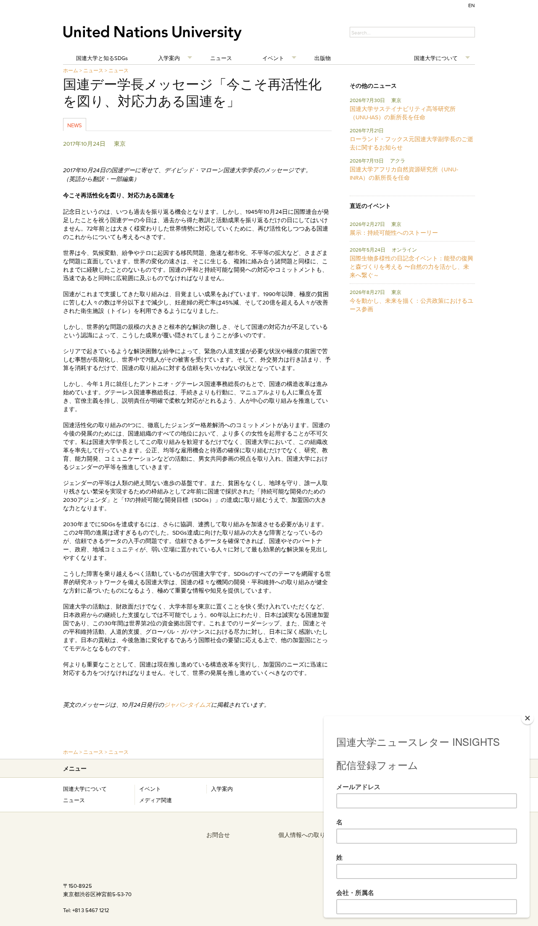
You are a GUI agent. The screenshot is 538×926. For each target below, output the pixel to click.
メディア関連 (155, 800)
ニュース (221, 58)
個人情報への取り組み (307, 835)
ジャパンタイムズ (187, 705)
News (74, 125)
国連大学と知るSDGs (102, 58)
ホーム (70, 70)
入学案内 (169, 58)
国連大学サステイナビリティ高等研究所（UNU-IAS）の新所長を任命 (403, 113)
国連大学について (436, 58)
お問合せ (218, 835)
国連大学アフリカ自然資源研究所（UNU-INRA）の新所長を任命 (404, 173)
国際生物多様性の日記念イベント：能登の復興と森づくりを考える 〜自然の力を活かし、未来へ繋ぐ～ (411, 266)
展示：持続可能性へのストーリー (394, 232)
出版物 (322, 58)
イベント (273, 58)
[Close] (527, 718)
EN (471, 5)
